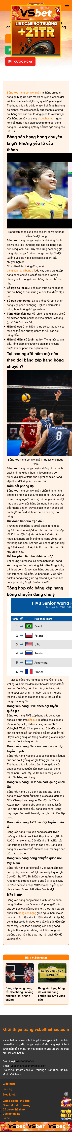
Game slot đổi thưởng (16, 1105)
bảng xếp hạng (27, 913)
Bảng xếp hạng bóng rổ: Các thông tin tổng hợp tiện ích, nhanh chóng (19, 993)
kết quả (32, 719)
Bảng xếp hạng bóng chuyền (24, 92)
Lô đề (6, 1118)
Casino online (11, 1113)
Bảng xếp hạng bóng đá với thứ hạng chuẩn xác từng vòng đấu (51, 993)
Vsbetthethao (45, 118)
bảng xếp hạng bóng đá (21, 270)
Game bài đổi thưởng (16, 1100)
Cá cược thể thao (14, 1109)
